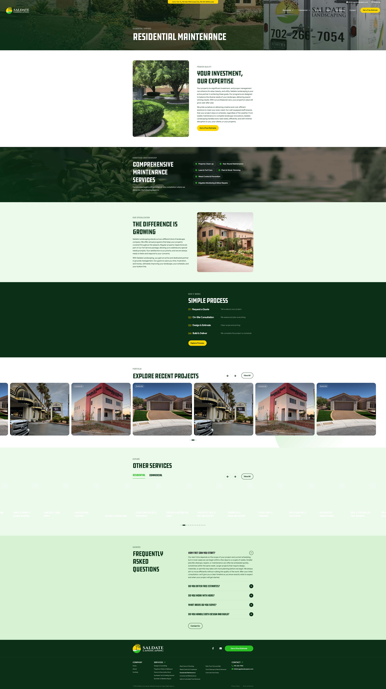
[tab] (139, 475)
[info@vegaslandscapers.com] (347, 2)
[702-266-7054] (232, 666)
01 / (189, 309)
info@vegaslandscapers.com (358, 2)
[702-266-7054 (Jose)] (181, 2)
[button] (228, 376)
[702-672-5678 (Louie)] (198, 2)
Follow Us (376, 2)
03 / (190, 325)
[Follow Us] (372, 2)
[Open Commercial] (309, 10)
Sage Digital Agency (168, 686)
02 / (190, 317)
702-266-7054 (238, 666)
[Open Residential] (293, 10)
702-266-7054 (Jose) (189, 2)
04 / (190, 333)
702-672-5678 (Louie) (207, 2)
